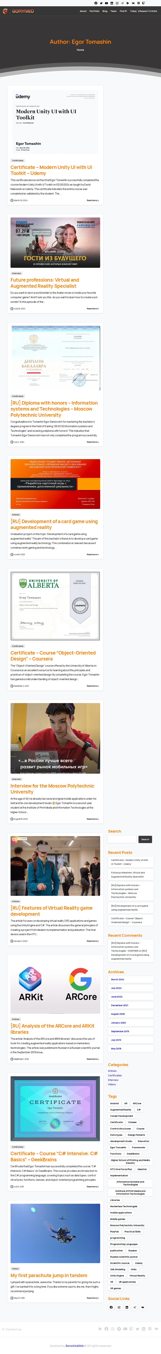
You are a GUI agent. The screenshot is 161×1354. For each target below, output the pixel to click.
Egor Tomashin (118, 1147)
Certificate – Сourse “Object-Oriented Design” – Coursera (53, 656)
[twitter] (101, 3)
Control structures (120, 1128)
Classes (132, 1122)
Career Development (121, 1115)
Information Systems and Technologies (130, 1183)
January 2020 (118, 1022)
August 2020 (118, 1013)
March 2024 (117, 979)
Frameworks (138, 1147)
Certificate (116, 1122)
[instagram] (117, 3)
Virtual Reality (137, 1275)
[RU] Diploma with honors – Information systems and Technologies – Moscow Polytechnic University (54, 409)
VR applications (127, 1281)
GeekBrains (133, 1153)
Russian (132, 1250)
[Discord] (138, 3)
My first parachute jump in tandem (49, 1275)
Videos (112, 1084)
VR (111, 1281)
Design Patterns (136, 1134)
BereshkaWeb (75, 1346)
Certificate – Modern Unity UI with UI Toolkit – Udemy (51, 170)
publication (116, 1250)
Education (143, 1141)
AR (125, 1103)
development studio (121, 1141)
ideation (142, 1169)
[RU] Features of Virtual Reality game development (52, 911)
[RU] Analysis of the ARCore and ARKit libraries (52, 1029)
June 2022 (116, 996)
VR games (115, 1288)
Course (140, 1128)
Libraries (115, 1200)
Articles (112, 1071)
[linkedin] (111, 3)
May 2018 (116, 1048)
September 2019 (120, 1031)
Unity (134, 1269)
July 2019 (116, 1039)
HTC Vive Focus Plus (121, 1169)
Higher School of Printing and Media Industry (130, 1161)
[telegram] (122, 3)
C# (139, 1109)
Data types (116, 1134)
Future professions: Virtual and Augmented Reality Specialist (45, 283)
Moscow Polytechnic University (127, 1225)
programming (117, 1237)
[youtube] (106, 3)
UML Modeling (117, 1269)
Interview (113, 1080)
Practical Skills (133, 1231)
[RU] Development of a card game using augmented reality (54, 524)
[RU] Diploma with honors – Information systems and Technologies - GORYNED (125, 946)
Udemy (139, 1263)
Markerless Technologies (123, 1206)
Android (114, 1103)
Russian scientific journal (124, 1256)
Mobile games (117, 1219)
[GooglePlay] (127, 3)
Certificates (115, 1075)
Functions (115, 1153)
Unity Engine (117, 1275)
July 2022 (116, 988)
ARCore (137, 1103)
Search (114, 831)
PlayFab (114, 1231)
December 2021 (119, 1005)
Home (80, 50)
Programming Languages (124, 1244)
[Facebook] (96, 3)
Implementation (119, 1175)
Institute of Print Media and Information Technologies (130, 1192)
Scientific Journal (119, 1263)
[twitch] (143, 3)
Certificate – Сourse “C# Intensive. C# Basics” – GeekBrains (54, 1156)
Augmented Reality (120, 1109)
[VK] (133, 3)
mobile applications (121, 1212)
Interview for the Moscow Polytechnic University (52, 789)
